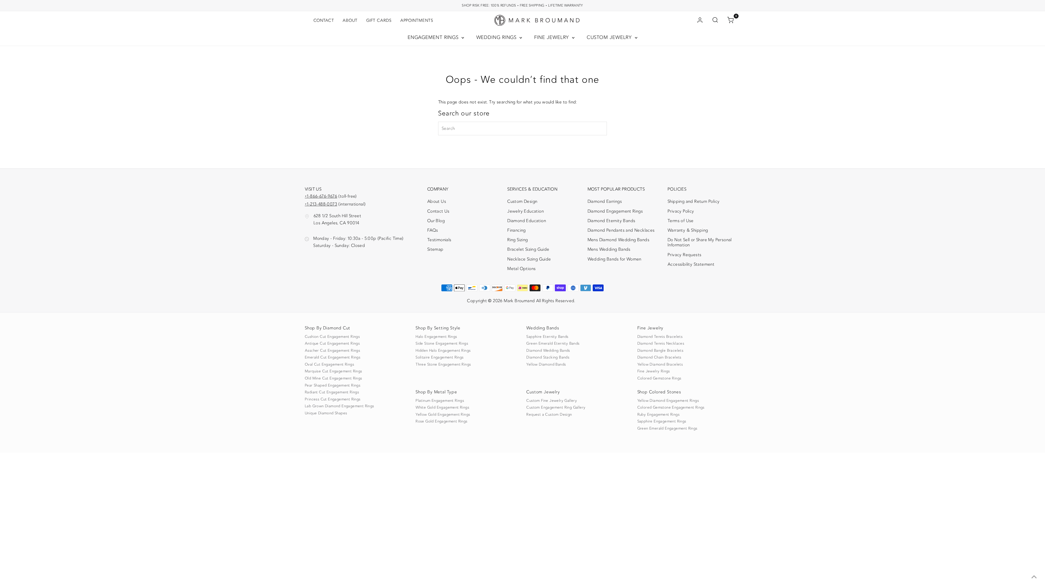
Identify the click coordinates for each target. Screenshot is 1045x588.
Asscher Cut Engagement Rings (332, 350)
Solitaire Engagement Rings (439, 357)
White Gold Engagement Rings (442, 407)
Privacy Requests (684, 254)
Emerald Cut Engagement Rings (332, 357)
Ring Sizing (517, 239)
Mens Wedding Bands (609, 249)
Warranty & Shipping (688, 230)
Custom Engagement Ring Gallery (555, 407)
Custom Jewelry (610, 37)
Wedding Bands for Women (614, 259)
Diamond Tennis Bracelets (660, 337)
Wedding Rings (497, 37)
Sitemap (435, 249)
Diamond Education (526, 220)
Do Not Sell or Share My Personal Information (700, 242)
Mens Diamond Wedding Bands (618, 239)
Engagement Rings (434, 37)
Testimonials (439, 239)
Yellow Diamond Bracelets (660, 364)
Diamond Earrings (605, 201)
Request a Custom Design (549, 414)
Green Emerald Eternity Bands (552, 343)
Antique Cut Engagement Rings (332, 343)
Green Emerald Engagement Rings (667, 428)
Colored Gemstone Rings (659, 378)
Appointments (416, 20)
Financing (516, 230)
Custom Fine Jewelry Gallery (551, 401)
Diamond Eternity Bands (611, 220)
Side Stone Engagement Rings (442, 343)
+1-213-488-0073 (321, 204)
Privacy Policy (681, 211)
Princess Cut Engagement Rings (333, 399)
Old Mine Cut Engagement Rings (333, 378)
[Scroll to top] (1034, 577)
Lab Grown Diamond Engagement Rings (339, 406)
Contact (324, 20)
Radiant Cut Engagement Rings (332, 392)
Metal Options (521, 268)
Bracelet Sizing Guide (528, 249)
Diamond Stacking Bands (547, 357)
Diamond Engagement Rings (615, 211)
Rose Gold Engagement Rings (441, 421)
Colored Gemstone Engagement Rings (671, 407)
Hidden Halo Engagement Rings (443, 350)
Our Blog (436, 220)
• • (522, 5)
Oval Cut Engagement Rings (329, 364)
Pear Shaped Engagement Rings (332, 385)
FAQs (432, 230)
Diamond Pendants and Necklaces (621, 230)
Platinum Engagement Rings (440, 401)
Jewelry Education (525, 211)
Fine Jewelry (552, 37)
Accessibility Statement (691, 265)
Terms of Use (681, 220)
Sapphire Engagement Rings (661, 421)
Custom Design (522, 201)
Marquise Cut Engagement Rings (333, 371)
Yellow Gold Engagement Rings (443, 414)
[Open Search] (715, 20)
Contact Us (438, 211)
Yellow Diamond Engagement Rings (668, 401)
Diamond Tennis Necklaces (660, 343)
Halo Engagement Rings (436, 337)
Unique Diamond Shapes (326, 413)
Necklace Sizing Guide (529, 259)
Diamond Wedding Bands (548, 350)
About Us (436, 201)
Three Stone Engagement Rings (443, 364)
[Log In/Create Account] (700, 20)
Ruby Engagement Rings (658, 414)
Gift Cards (379, 20)
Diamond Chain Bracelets (659, 357)
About (350, 20)
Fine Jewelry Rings (653, 371)
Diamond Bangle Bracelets (660, 350)
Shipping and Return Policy (694, 201)
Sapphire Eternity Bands (547, 337)
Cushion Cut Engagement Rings (332, 337)
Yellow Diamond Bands (546, 364)
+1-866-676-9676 (321, 196)
